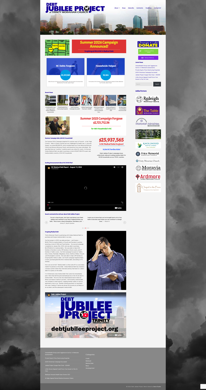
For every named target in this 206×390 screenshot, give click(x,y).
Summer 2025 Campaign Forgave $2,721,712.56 (101, 121)
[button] (46, 222)
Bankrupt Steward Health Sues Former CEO (111, 109)
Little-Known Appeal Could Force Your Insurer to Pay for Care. (99, 110)
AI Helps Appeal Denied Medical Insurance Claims (123, 109)
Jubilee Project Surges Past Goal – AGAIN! (86, 108)
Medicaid (88, 361)
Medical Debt (90, 363)
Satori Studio (157, 386)
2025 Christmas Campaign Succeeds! (75, 108)
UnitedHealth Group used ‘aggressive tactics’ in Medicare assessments (50, 110)
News (87, 365)
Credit (87, 358)
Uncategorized (90, 368)
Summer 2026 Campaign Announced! (99, 44)
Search (157, 84)
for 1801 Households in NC (101, 128)
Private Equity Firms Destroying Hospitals (62, 108)
